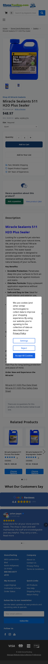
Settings (24, 340)
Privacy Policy (19, 333)
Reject (24, 348)
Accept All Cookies (24, 355)
